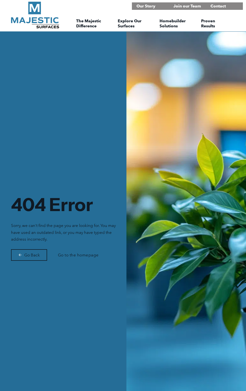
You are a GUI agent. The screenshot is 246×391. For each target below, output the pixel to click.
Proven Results (208, 23)
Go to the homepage (78, 254)
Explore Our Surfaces (129, 23)
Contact (218, 5)
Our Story (145, 5)
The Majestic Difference (88, 23)
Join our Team (187, 5)
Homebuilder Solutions (173, 23)
